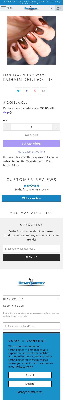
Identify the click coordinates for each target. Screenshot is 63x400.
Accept (30, 375)
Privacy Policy (24, 366)
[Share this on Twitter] (18, 91)
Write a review (31, 198)
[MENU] (1, 8)
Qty (5, 120)
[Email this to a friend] (43, 91)
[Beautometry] (31, 8)
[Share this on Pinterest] (35, 91)
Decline (29, 383)
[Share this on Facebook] (26, 91)
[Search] (51, 8)
